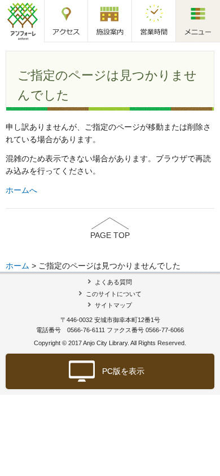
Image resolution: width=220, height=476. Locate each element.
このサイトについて (114, 293)
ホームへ (21, 190)
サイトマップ (113, 305)
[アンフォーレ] (22, 21)
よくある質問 (113, 282)
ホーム (17, 265)
